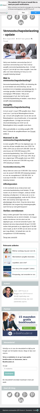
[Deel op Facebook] (17, 17)
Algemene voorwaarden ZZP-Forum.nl (14, 410)
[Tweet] (9, 17)
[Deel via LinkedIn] (21, 22)
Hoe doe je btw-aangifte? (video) (23, 268)
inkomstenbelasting (15, 101)
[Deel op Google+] (24, 17)
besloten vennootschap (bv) (24, 89)
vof (16, 96)
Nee (23, 12)
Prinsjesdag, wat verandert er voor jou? (24, 274)
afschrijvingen (7, 202)
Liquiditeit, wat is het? (19, 263)
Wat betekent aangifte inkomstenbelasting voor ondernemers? (24, 257)
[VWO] (8, 13)
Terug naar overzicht (10, 237)
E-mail (5, 366)
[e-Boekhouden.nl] (20, 324)
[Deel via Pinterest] (32, 17)
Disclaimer (29, 410)
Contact (35, 410)
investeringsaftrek (15, 197)
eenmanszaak (8, 96)
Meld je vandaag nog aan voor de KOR (24, 251)
